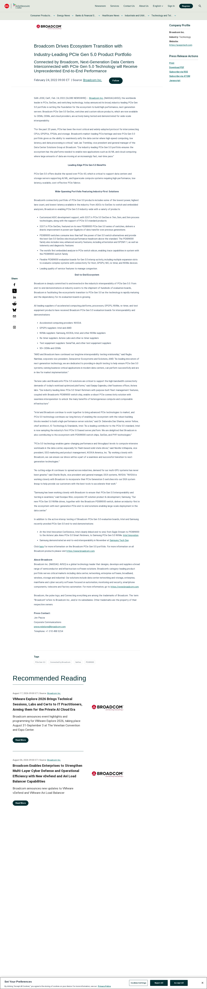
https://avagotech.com (180, 45)
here (41, 546)
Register (186, 6)
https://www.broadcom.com (80, 551)
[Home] (17, 6)
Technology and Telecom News (161, 15)
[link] (100, 6)
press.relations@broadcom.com (50, 626)
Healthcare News (110, 15)
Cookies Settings (138, 983)
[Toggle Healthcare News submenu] (122, 15)
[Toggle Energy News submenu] (72, 15)
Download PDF (176, 67)
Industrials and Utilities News (135, 15)
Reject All (159, 983)
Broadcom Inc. (92, 80)
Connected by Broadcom (60, 662)
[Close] (202, 983)
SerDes (78, 662)
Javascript (174, 80)
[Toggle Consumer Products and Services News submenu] (54, 15)
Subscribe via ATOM (179, 76)
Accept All (179, 983)
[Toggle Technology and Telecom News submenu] (175, 15)
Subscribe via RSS (178, 71)
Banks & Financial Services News (86, 15)
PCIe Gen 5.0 (40, 662)
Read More (20, 740)
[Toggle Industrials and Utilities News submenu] (148, 15)
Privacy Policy (104, 986)
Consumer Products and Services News (41, 15)
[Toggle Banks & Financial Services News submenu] (99, 15)
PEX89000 (90, 662)
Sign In (171, 6)
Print (171, 63)
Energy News (63, 15)
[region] (103, 983)
